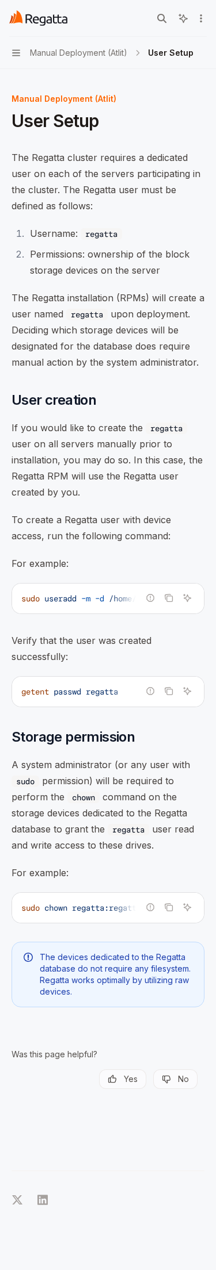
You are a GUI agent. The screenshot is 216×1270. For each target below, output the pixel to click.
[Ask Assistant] (187, 597)
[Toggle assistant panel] (183, 18)
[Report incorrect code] (150, 597)
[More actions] (201, 18)
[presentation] (108, 598)
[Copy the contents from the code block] (168, 597)
